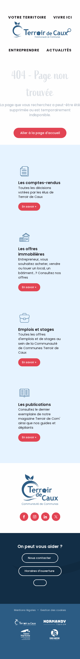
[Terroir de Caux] (40, 29)
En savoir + (29, 206)
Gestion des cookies (53, 610)
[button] (24, 50)
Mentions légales (25, 610)
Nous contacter (39, 558)
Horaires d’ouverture (39, 571)
